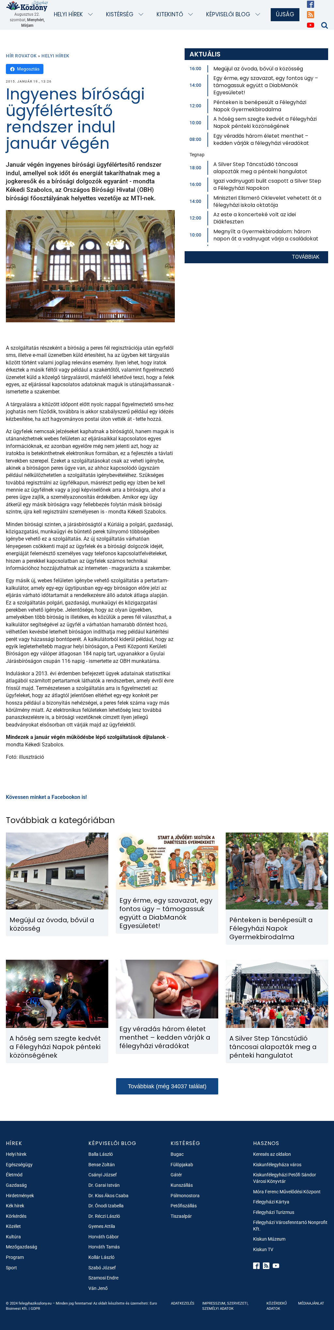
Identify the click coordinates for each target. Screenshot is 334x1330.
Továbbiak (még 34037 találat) (167, 1086)
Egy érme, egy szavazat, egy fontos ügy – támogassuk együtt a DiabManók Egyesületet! (265, 85)
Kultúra (13, 1236)
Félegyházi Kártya (271, 1201)
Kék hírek (15, 1205)
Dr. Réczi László (104, 1216)
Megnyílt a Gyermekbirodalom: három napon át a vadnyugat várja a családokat (265, 235)
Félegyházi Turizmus (273, 1212)
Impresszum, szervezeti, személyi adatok (225, 1305)
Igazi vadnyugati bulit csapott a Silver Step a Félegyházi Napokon (267, 184)
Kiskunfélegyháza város (277, 1164)
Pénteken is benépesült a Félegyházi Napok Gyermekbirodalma (259, 106)
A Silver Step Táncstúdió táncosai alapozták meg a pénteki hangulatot (260, 168)
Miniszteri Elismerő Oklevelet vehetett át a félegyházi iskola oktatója (267, 201)
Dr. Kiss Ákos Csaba (108, 1195)
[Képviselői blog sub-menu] (259, 15)
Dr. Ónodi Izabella (106, 1205)
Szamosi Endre (103, 1277)
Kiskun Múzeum (269, 1239)
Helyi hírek (68, 14)
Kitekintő (170, 14)
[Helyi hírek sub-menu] (92, 15)
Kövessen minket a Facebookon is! (46, 797)
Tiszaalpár (181, 1216)
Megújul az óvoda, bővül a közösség (258, 68)
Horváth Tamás (104, 1246)
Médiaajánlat (311, 1303)
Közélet (13, 1226)
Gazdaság (16, 1185)
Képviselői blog (228, 14)
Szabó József (102, 1267)
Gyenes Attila (101, 1226)
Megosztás (28, 68)
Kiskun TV (263, 1249)
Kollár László (101, 1257)
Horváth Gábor (103, 1236)
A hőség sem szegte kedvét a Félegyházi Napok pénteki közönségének (265, 122)
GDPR (35, 1309)
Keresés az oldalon (272, 1154)
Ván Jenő (98, 1288)
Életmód (14, 1174)
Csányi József (102, 1174)
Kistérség (119, 14)
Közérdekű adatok (276, 1305)
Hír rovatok (21, 55)
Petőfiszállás (184, 1205)
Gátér (176, 1174)
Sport (11, 1267)
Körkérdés (16, 1216)
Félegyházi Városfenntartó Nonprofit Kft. (290, 1225)
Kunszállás (182, 1185)
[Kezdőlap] (27, 6)
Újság (285, 14)
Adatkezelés (182, 1303)
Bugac (177, 1154)
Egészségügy (19, 1164)
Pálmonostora (185, 1195)
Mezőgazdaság (21, 1246)
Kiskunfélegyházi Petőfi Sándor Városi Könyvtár (284, 1178)
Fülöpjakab (182, 1164)
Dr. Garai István (104, 1185)
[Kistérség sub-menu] (142, 15)
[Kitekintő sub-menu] (192, 15)
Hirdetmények (20, 1195)
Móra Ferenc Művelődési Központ (287, 1191)
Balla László (100, 1154)
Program (15, 1257)
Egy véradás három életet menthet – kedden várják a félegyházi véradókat (261, 139)
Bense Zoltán (101, 1164)
